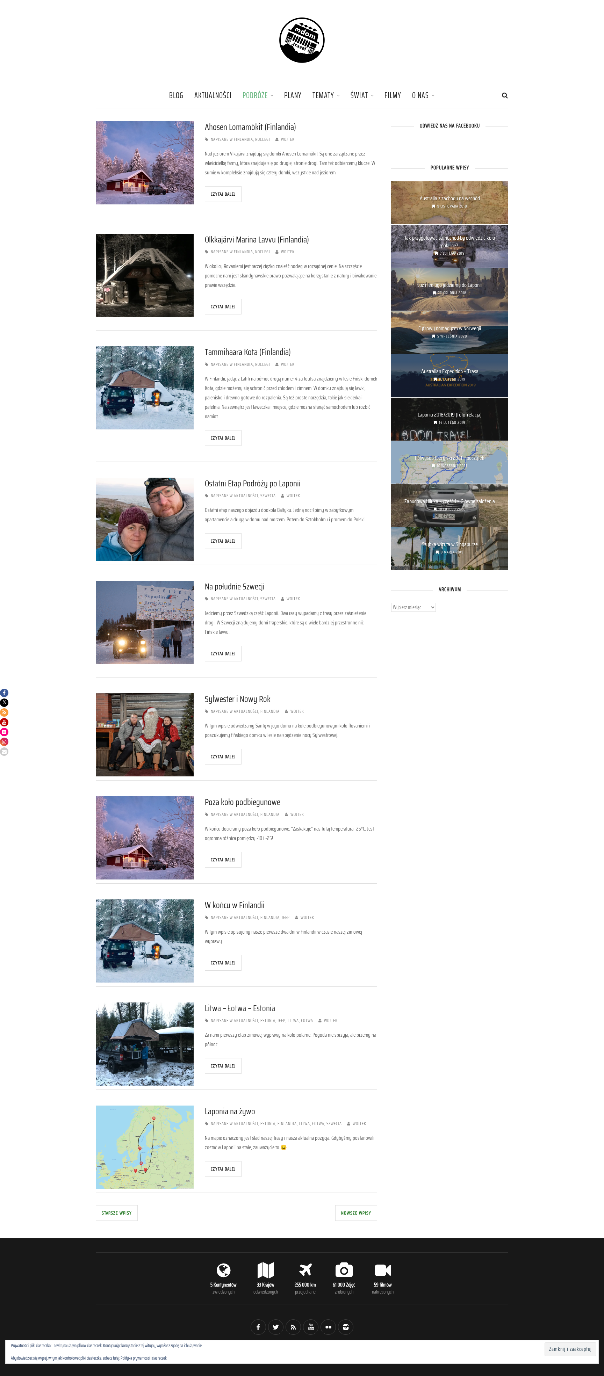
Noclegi (262, 139)
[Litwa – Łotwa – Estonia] (145, 1044)
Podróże (255, 95)
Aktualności (213, 95)
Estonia (267, 1020)
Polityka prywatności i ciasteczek (144, 1358)
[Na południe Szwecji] (145, 622)
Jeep (286, 917)
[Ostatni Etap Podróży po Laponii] (145, 519)
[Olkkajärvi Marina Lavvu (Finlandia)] (145, 275)
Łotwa (307, 1020)
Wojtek (288, 139)
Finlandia (243, 139)
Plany (293, 95)
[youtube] (310, 1327)
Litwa (293, 1020)
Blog (176, 95)
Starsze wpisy (117, 1213)
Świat (359, 95)
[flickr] (328, 1327)
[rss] (293, 1327)
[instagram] (345, 1327)
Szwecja (268, 496)
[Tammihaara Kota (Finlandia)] (145, 387)
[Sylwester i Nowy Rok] (145, 734)
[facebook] (258, 1327)
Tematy (323, 95)
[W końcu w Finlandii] (145, 941)
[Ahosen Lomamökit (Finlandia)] (145, 162)
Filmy (392, 95)
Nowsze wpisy (356, 1213)
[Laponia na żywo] (145, 1147)
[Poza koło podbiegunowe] (145, 837)
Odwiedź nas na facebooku (450, 126)
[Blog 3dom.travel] (302, 63)
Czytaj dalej (223, 194)
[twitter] (275, 1327)
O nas (420, 95)
